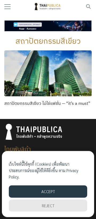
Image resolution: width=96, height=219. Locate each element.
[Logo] (48, 7)
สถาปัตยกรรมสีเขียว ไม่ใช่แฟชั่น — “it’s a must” (47, 103)
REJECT (48, 205)
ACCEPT (48, 191)
